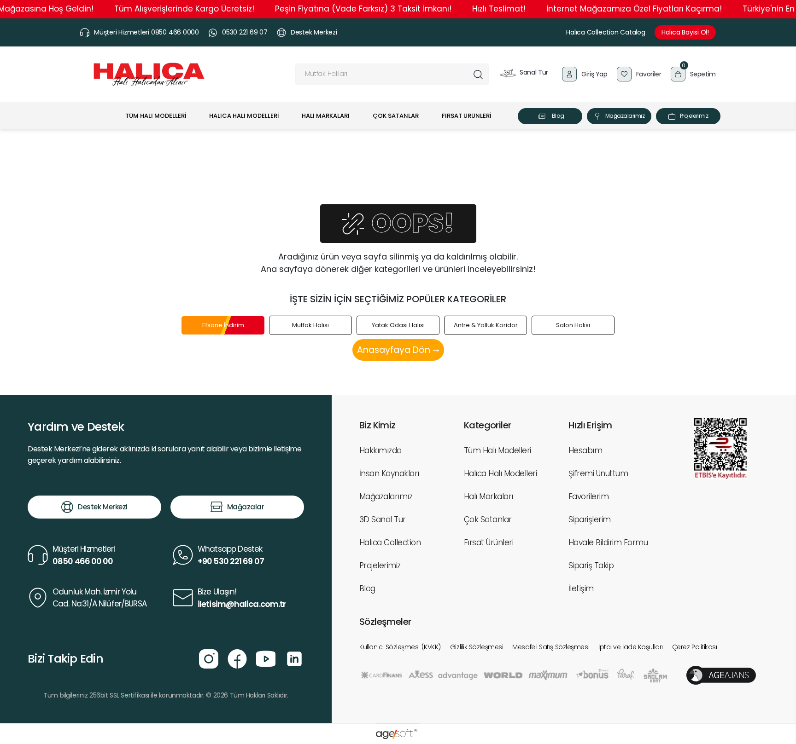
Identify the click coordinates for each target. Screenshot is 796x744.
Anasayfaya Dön (395, 350)
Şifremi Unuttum (598, 473)
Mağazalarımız (625, 116)
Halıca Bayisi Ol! (685, 32)
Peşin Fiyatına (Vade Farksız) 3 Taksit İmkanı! (363, 8)
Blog (558, 116)
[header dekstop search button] (478, 74)
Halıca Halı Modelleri (500, 473)
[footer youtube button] (265, 658)
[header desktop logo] (149, 74)
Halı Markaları (488, 496)
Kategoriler (487, 425)
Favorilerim (588, 496)
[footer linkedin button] (294, 658)
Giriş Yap (594, 74)
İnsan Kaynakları (389, 473)
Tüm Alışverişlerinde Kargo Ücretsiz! (184, 8)
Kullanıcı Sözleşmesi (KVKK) (400, 647)
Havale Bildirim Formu (608, 542)
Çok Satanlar (488, 519)
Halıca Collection (390, 542)
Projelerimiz (694, 116)
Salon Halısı (573, 325)
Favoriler (648, 74)
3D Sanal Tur (382, 519)
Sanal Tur (533, 72)
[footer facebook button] (237, 658)
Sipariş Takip (591, 565)
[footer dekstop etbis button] (720, 448)
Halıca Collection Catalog (605, 32)
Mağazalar (245, 507)
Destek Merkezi (314, 32)
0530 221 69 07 (245, 32)
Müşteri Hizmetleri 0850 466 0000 (146, 32)
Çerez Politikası (694, 647)
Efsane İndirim (223, 325)
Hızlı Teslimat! (499, 8)
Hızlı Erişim (590, 425)
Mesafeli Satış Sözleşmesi (550, 647)
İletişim (581, 588)
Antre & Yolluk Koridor (486, 325)
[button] (693, 74)
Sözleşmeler (385, 621)
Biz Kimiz (377, 425)
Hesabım (585, 450)
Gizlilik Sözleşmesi (476, 647)
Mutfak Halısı (310, 325)
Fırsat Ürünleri (488, 542)
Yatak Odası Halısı (398, 325)
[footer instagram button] (208, 658)
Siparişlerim (589, 519)
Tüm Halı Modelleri (497, 450)
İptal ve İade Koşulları (630, 647)
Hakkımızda (380, 450)
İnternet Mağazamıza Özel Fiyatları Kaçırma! (634, 8)
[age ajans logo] (721, 674)
